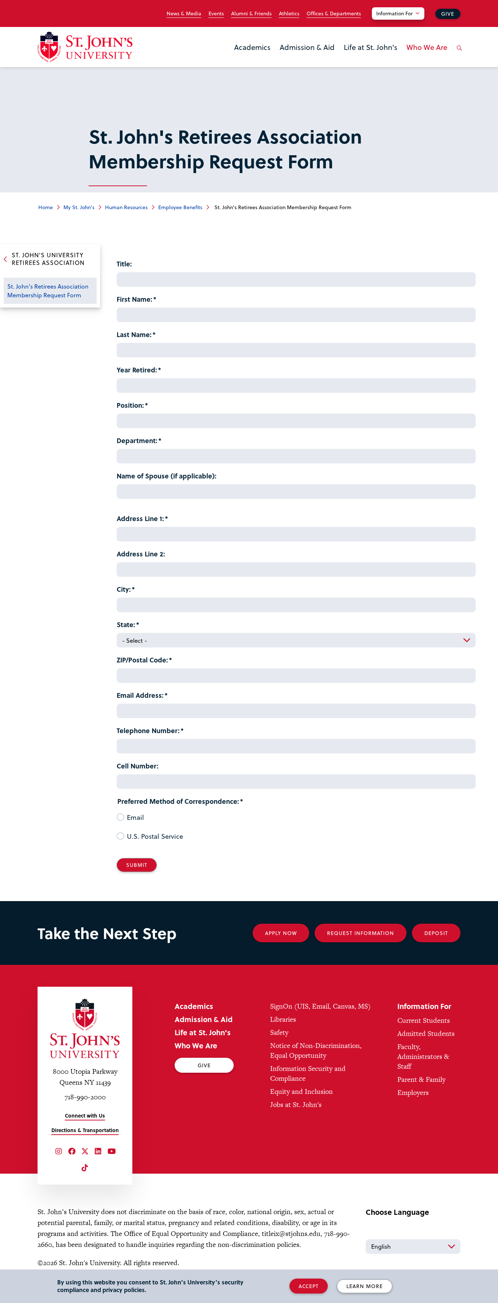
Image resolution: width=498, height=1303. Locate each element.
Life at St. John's (370, 47)
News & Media (184, 13)
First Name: (134, 299)
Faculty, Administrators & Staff (423, 1056)
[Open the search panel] (458, 53)
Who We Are (426, 47)
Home (45, 207)
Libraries (283, 1019)
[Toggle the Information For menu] (402, 23)
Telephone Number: (148, 730)
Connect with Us (85, 1115)
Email (135, 817)
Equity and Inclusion (301, 1091)
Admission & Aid (307, 47)
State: (126, 624)
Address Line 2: (141, 554)
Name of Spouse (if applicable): (167, 476)
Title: (124, 264)
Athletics (289, 13)
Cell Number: (138, 766)
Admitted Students (426, 1033)
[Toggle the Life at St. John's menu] (370, 56)
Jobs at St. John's (296, 1105)
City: (124, 589)
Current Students (423, 1020)
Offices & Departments (334, 13)
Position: (130, 405)
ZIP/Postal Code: (142, 660)
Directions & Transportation (85, 1130)
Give (447, 13)
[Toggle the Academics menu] (252, 56)
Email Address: (140, 695)
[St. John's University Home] (85, 47)
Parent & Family (421, 1079)
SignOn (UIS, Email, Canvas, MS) (320, 1006)
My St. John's (78, 207)
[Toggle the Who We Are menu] (427, 56)
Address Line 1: (140, 518)
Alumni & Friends (251, 13)
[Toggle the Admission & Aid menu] (307, 56)
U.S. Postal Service (155, 836)
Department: (137, 440)
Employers (413, 1092)
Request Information (360, 933)
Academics (252, 47)
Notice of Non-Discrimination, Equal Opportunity (316, 1050)
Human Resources (126, 207)
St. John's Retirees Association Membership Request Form (48, 290)
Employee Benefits (180, 207)
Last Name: (134, 334)
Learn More (364, 1286)
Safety (279, 1032)
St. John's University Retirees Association (48, 259)
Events (216, 13)
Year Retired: (137, 370)
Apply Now (281, 933)
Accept (309, 1286)
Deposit (436, 933)
